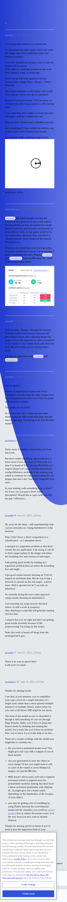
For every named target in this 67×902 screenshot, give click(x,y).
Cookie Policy (20, 859)
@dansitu (47, 255)
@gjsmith (10, 218)
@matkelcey (15, 258)
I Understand (28, 893)
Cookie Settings (28, 884)
